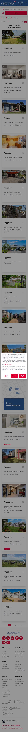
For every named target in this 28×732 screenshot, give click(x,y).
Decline (14, 376)
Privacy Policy (8, 364)
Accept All (22, 376)
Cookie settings (6, 376)
